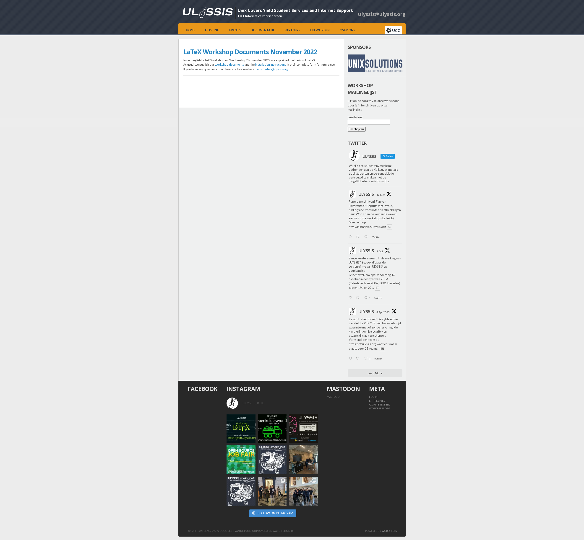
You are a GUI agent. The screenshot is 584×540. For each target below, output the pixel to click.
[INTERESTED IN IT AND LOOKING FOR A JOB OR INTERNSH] (241, 459)
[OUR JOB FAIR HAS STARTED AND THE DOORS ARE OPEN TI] (272, 491)
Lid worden (320, 30)
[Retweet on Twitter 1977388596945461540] (359, 237)
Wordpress (389, 530)
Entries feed (377, 400)
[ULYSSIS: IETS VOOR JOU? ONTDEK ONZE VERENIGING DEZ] (241, 491)
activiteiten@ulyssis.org (272, 69)
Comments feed (379, 404)
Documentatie (263, 30)
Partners (292, 30)
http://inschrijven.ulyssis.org (367, 227)
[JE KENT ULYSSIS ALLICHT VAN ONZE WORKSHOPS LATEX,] (272, 459)
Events (235, 30)
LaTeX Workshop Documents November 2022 (250, 51)
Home (190, 30)
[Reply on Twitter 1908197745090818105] (351, 359)
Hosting (212, 30)
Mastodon (334, 396)
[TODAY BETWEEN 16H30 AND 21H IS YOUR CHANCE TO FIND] (303, 491)
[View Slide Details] (375, 63)
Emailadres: (355, 117)
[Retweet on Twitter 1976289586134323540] (359, 298)
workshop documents (229, 64)
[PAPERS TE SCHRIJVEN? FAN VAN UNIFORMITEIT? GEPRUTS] (241, 428)
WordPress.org (379, 408)
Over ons (347, 30)
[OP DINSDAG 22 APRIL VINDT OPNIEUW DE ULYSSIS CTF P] (303, 428)
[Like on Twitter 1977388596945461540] (367, 237)
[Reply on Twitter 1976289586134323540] (351, 298)
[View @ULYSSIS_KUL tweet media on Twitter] (389, 227)
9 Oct (379, 251)
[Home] (208, 16)
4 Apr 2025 (383, 312)
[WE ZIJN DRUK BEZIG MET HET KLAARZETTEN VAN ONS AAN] (303, 459)
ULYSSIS (366, 194)
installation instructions (270, 64)
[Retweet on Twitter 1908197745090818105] (359, 359)
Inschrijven (356, 129)
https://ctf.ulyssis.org (362, 344)
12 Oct (380, 194)
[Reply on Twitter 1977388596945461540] (351, 237)
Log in (373, 396)
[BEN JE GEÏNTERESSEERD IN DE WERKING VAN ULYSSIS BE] (272, 428)
